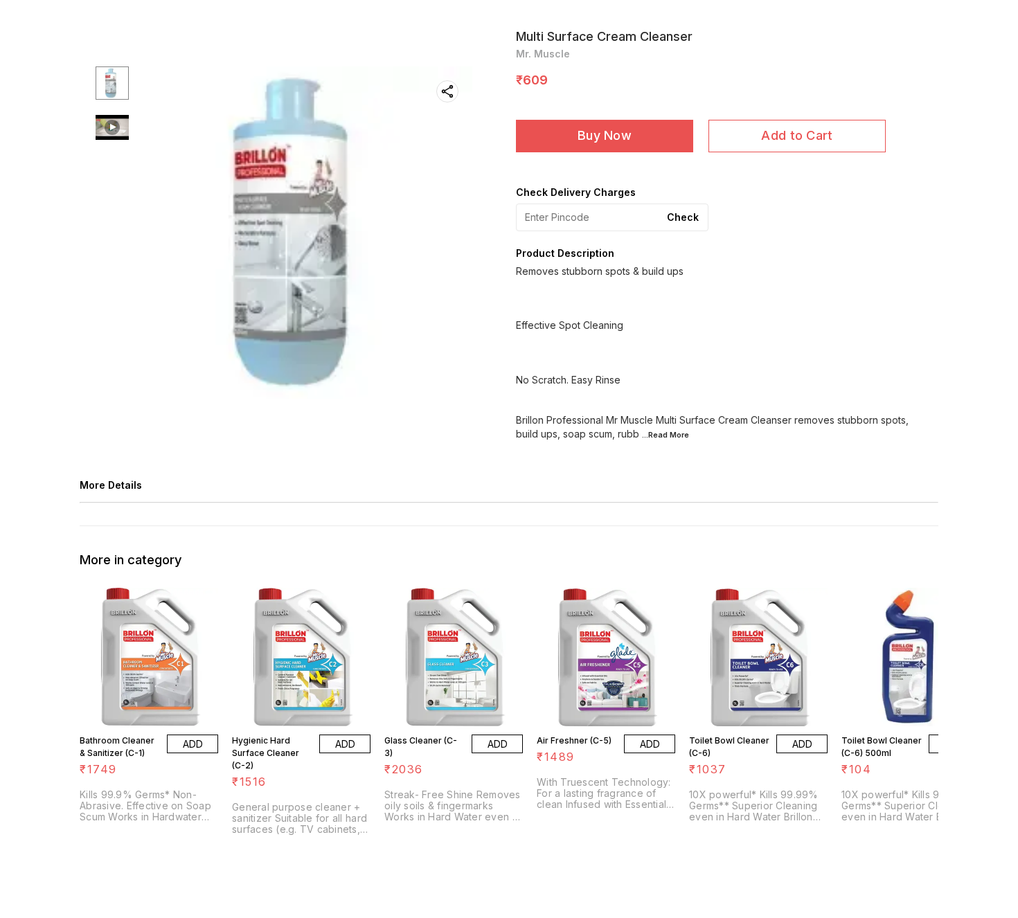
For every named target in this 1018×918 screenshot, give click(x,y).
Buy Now (605, 135)
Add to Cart (796, 135)
